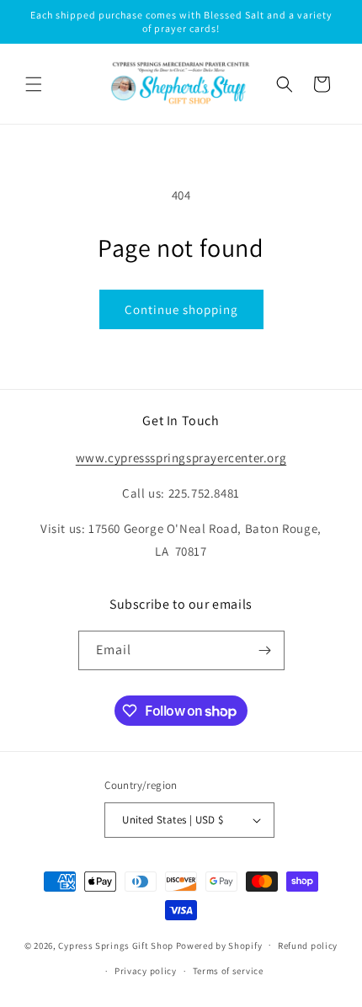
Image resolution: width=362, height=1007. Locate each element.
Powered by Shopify (219, 945)
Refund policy (308, 945)
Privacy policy (145, 971)
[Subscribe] (265, 650)
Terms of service (228, 971)
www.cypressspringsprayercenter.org (181, 458)
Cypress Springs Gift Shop (115, 945)
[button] (33, 84)
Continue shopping (181, 309)
